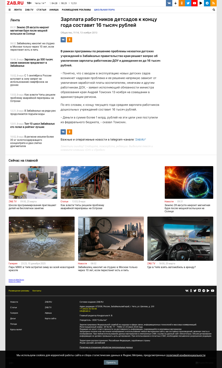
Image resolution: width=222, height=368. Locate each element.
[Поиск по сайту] (166, 9)
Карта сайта (50, 318)
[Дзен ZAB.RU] (175, 3)
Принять (111, 362)
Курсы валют (16, 329)
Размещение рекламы (19, 291)
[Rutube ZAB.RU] (201, 3)
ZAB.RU (48, 302)
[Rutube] (208, 291)
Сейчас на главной (23, 160)
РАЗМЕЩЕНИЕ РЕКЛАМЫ (76, 9)
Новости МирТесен (16, 280)
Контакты (37, 291)
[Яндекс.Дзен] (199, 290)
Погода (13, 324)
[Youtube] (212, 291)
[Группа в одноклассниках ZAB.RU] (182, 3)
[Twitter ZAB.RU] (188, 3)
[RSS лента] (213, 3)
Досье (13, 318)
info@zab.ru (85, 311)
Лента (18, 9)
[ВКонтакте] (186, 291)
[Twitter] (195, 291)
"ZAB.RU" (140, 139)
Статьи (41, 9)
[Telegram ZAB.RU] (207, 3)
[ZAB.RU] (15, 4)
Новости (14, 302)
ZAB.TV (29, 9)
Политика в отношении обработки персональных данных (106, 347)
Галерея (14, 313)
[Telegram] (204, 291)
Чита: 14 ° (40, 3)
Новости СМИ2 (15, 281)
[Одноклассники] (191, 291)
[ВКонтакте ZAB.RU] (169, 3)
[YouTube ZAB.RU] (194, 3)
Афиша (54, 9)
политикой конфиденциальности (185, 355)
